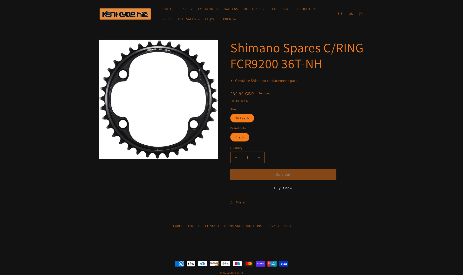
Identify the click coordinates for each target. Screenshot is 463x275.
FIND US (194, 226)
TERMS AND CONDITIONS (243, 226)
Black (239, 137)
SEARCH (177, 226)
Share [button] (240, 202)
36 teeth (242, 118)
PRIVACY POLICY (279, 226)
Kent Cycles (236, 272)
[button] (186, 9)
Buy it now (283, 188)
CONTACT (212, 226)
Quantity (236, 148)
